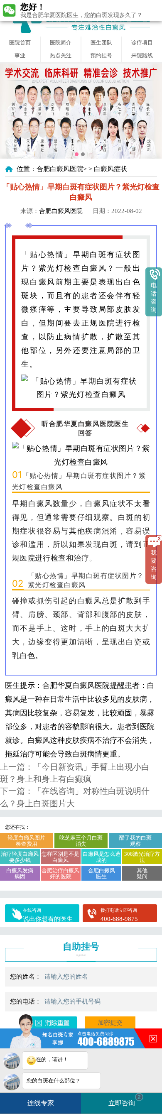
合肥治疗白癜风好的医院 (60, 873)
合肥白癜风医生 (101, 873)
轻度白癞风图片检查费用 (26, 841)
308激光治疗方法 (142, 857)
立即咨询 (124, 1100)
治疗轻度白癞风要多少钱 (20, 857)
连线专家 (40, 1103)
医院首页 (20, 42)
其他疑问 (142, 873)
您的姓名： (25, 976)
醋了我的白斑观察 (135, 841)
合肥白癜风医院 (60, 168)
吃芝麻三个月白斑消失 (81, 841)
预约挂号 (101, 55)
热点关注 (60, 55)
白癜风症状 (110, 168)
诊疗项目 (142, 42)
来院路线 (142, 55)
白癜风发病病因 (19, 873)
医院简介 (60, 42)
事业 (20, 55)
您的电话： (25, 1001)
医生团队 (101, 42)
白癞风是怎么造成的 (101, 857)
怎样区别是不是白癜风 (60, 857)
